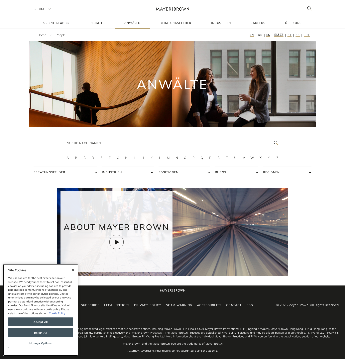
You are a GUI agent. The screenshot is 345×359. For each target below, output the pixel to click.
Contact (234, 305)
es (268, 35)
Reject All (40, 332)
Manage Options (40, 343)
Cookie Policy (57, 313)
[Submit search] (276, 143)
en (252, 35)
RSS (250, 305)
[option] (67, 157)
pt (290, 35)
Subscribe (90, 305)
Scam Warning (179, 305)
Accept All (41, 321)
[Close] (73, 270)
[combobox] (172, 143)
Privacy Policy (147, 305)
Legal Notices (116, 305)
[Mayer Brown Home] (172, 8)
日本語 (278, 35)
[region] (40, 310)
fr (297, 35)
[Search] (309, 8)
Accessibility (209, 305)
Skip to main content (19, 3)
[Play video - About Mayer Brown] (116, 242)
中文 (307, 35)
